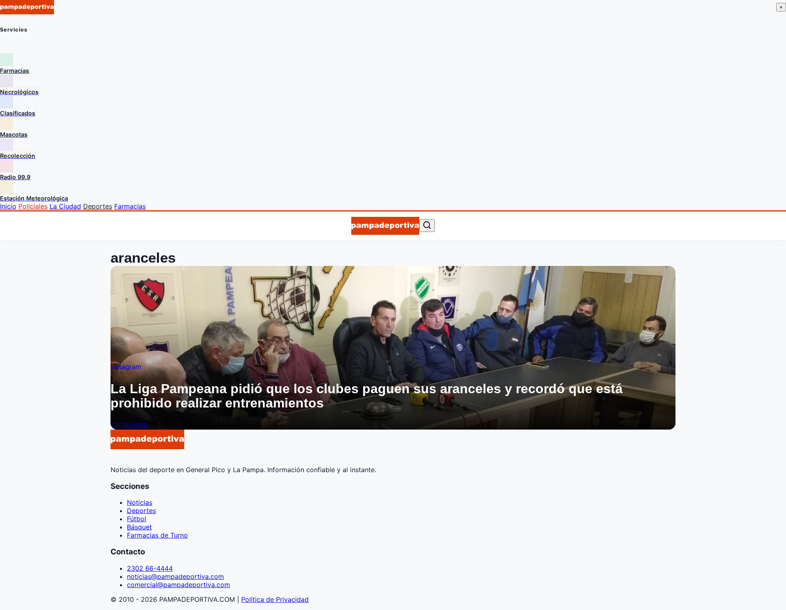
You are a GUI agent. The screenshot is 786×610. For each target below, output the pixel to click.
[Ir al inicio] (385, 226)
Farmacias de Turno (157, 535)
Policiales (32, 206)
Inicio (8, 206)
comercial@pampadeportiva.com (178, 585)
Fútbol (136, 519)
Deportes (97, 206)
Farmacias (130, 206)
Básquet (139, 527)
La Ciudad (65, 206)
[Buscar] (427, 225)
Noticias (139, 502)
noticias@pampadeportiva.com (175, 576)
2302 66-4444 (150, 568)
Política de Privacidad (275, 599)
